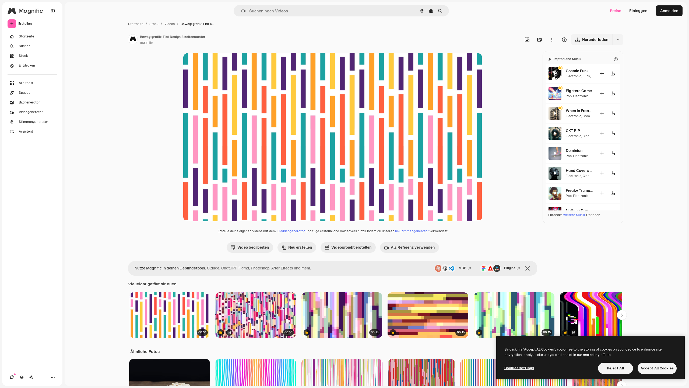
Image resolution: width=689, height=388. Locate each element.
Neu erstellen (300, 247)
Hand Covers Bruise (579, 170)
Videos (169, 24)
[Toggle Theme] (31, 377)
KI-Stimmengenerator (412, 231)
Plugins (509, 268)
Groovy (588, 116)
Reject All (615, 368)
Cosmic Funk (577, 70)
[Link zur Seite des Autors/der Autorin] (133, 40)
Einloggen (638, 10)
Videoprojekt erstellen (351, 247)
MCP (462, 268)
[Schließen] (527, 268)
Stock (154, 24)
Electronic (573, 76)
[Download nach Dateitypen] (618, 39)
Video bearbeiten (253, 247)
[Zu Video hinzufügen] (602, 73)
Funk (586, 76)
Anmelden (669, 10)
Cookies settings (519, 368)
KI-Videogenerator (291, 231)
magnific (146, 42)
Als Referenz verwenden (413, 247)
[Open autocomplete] (241, 11)
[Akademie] (21, 377)
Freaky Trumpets (579, 190)
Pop (569, 96)
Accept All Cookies (657, 368)
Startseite (135, 24)
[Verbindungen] (12, 377)
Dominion (574, 150)
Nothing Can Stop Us (579, 210)
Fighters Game (579, 90)
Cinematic (590, 136)
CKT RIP (573, 130)
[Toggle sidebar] (52, 10)
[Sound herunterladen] (612, 73)
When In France (579, 110)
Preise (615, 10)
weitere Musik (574, 215)
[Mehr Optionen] (551, 39)
